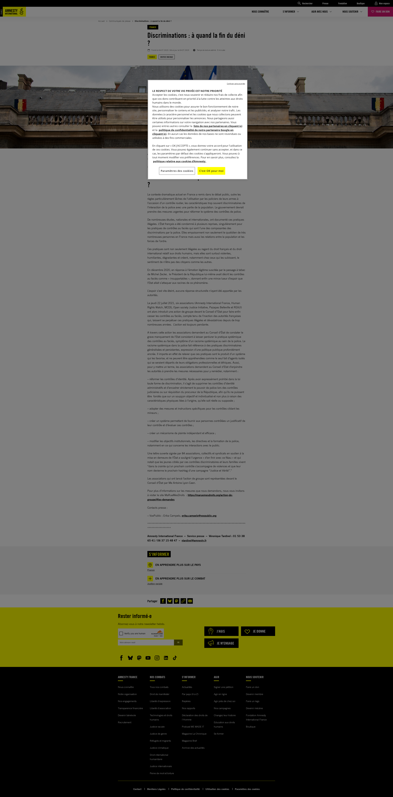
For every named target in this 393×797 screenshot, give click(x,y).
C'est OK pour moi (211, 171)
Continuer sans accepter (236, 84)
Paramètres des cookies (177, 171)
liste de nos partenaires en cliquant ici (218, 126)
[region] (197, 129)
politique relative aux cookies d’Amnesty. (179, 161)
